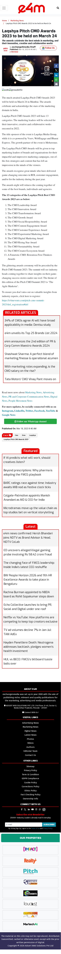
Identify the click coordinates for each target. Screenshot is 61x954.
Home (4, 21)
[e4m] (21, 809)
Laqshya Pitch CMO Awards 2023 (16, 439)
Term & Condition (30, 774)
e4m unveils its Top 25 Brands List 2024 (31, 333)
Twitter (29, 410)
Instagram (7, 410)
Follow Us (50, 48)
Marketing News (17, 21)
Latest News (30, 735)
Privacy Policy (30, 770)
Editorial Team (30, 751)
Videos (30, 743)
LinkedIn (19, 410)
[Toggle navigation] (4, 8)
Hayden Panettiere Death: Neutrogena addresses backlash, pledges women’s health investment (28, 647)
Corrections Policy (30, 786)
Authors (30, 747)
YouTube (50, 410)
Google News (8, 415)
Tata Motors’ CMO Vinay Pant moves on (30, 379)
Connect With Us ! (31, 712)
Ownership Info (30, 798)
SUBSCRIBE (49, 824)
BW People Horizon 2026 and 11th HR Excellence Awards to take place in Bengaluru (28, 579)
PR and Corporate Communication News (28, 396)
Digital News (30, 731)
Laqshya (32, 435)
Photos (30, 739)
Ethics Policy (30, 790)
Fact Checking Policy (30, 794)
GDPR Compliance (30, 778)
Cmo (16, 435)
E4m (23, 435)
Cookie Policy (30, 782)
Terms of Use (35, 828)
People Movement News (20, 400)
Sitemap (30, 766)
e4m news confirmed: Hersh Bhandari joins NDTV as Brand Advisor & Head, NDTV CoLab (28, 537)
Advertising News (30, 723)
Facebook (39, 410)
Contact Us (30, 755)
